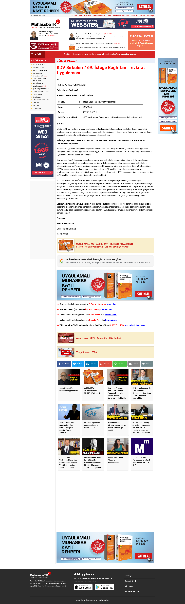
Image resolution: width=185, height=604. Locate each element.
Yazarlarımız (37, 108)
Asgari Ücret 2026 (85, 16)
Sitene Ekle (134, 16)
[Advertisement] (42, 220)
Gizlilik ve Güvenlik (132, 591)
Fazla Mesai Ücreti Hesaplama (39, 79)
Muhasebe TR (80, 600)
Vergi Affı (36, 105)
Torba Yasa (36, 103)
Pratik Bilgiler (37, 94)
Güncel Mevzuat (38, 83)
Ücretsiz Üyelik (130, 581)
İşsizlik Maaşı (39, 86)
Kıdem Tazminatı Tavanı (41, 91)
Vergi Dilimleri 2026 (98, 16)
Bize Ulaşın (150, 16)
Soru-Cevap (37, 97)
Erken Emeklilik (40, 76)
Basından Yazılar (39, 68)
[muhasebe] (45, 28)
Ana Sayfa (74, 16)
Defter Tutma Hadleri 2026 (115, 16)
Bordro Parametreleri (40, 70)
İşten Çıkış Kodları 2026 (41, 89)
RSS (127, 16)
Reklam (142, 16)
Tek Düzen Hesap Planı (41, 100)
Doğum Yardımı (38, 73)
